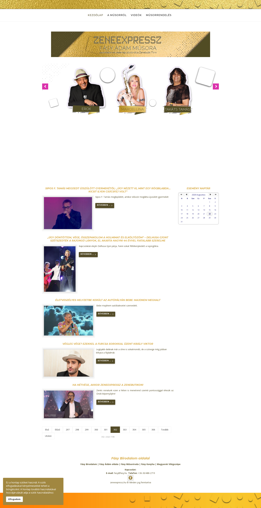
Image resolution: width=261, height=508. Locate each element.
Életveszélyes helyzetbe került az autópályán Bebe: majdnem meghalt (107, 300)
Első (47, 429)
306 (153, 429)
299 (87, 429)
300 (96, 429)
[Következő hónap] (210, 194)
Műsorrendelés (158, 15)
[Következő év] (215, 194)
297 (67, 429)
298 (77, 429)
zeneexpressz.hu (118, 482)
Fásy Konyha (148, 464)
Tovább (164, 429)
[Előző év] (181, 194)
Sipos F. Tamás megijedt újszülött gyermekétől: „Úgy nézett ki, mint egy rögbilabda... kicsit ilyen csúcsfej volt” (108, 190)
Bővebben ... (103, 205)
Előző (57, 429)
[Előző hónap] (186, 194)
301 (106, 429)
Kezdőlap (95, 15)
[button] (45, 86)
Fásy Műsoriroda (130, 464)
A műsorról (117, 15)
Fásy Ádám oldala (108, 464)
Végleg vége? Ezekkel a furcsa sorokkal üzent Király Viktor (108, 343)
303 (125, 429)
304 (134, 429)
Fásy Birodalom (89, 464)
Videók (136, 15)
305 (144, 429)
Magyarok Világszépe (168, 464)
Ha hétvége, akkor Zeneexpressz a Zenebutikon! (107, 384)
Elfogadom (14, 499)
